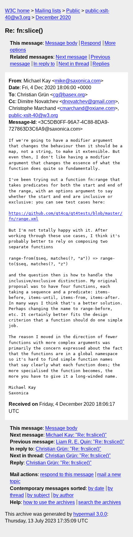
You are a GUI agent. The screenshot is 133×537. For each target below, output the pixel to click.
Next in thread (73, 63)
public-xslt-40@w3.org (33, 115)
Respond (91, 43)
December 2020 (53, 17)
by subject (38, 495)
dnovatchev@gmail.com (88, 101)
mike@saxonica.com (78, 80)
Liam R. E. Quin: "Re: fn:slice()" (90, 441)
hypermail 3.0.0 (90, 514)
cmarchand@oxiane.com (87, 108)
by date (96, 488)
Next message (71, 57)
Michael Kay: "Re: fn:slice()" (76, 435)
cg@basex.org (69, 94)
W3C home (17, 10)
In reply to (44, 63)
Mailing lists (48, 10)
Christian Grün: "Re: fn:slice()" (68, 448)
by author (63, 495)
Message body (61, 43)
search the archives (99, 502)
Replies (100, 63)
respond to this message (67, 474)
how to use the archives (49, 502)
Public (73, 10)
